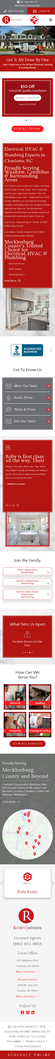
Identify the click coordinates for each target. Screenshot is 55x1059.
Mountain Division (27, 979)
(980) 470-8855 (27, 944)
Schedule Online (27, 1055)
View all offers (27, 129)
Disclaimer (14, 1041)
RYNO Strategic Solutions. (27, 1036)
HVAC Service (15, 269)
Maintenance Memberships (27, 5)
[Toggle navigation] (50, 20)
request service (28, 98)
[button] (24, 120)
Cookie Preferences (27, 1046)
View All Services (27, 743)
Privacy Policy (35, 1041)
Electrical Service (16, 263)
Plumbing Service (17, 274)
